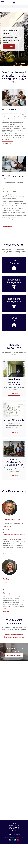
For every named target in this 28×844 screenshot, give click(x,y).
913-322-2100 (8, 526)
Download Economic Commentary (14, 637)
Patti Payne (7, 579)
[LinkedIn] (15, 840)
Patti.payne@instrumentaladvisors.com (13, 594)
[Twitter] (12, 840)
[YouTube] (18, 840)
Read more (6, 554)
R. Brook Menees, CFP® (11, 519)
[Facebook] (10, 840)
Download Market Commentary (14, 634)
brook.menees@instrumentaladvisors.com (14, 837)
